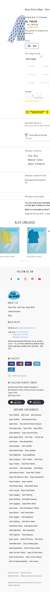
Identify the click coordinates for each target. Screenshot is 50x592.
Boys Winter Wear (16, 450)
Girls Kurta (39, 539)
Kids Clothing (27, 495)
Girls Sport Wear (15, 428)
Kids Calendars (29, 530)
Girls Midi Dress (15, 544)
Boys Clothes (14, 419)
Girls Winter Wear (16, 486)
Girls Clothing (14, 522)
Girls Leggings (14, 504)
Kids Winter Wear (31, 486)
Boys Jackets (30, 450)
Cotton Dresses (14, 312)
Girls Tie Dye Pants (16, 557)
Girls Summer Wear (29, 419)
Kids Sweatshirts (15, 548)
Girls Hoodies (14, 446)
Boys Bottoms (14, 433)
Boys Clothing (14, 499)
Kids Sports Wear (31, 526)
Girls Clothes (14, 415)
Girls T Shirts (27, 459)
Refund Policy (13, 576)
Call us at (18, 332)
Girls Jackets (27, 446)
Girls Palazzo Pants (16, 473)
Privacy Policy (26, 573)
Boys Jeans (13, 539)
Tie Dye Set (39, 437)
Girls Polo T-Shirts (28, 464)
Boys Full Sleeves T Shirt (18, 477)
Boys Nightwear (29, 455)
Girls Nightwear (15, 455)
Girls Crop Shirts (26, 468)
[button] (22, 260)
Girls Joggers (14, 517)
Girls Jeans (33, 561)
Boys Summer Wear (30, 433)
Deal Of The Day (27, 539)
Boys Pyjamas (27, 535)
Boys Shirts (30, 307)
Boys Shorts (14, 513)
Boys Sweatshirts (37, 477)
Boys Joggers (14, 495)
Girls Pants (13, 442)
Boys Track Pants (28, 490)
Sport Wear (13, 424)
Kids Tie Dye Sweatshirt (18, 561)
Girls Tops (28, 437)
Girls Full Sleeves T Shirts (29, 508)
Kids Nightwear (27, 517)
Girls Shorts (38, 468)
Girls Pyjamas (14, 535)
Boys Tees (12, 307)
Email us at (22, 328)
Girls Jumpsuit (14, 459)
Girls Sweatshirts (26, 442)
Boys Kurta (13, 508)
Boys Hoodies (14, 482)
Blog (10, 316)
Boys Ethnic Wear (29, 504)
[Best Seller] (9, 240)
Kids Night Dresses (29, 499)
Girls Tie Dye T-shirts (32, 548)
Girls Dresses (36, 415)
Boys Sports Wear (16, 437)
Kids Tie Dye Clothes (34, 557)
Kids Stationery (15, 530)
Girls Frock (38, 459)
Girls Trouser (14, 490)
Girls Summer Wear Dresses (31, 424)
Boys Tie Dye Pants (35, 553)
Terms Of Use (13, 573)
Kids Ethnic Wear (15, 526)
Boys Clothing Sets (30, 544)
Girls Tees (21, 307)
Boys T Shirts (14, 464)
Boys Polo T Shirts (33, 473)
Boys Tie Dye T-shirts (17, 553)
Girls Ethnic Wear (28, 522)
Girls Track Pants (27, 513)
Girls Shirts (13, 468)
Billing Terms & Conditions (31, 576)
